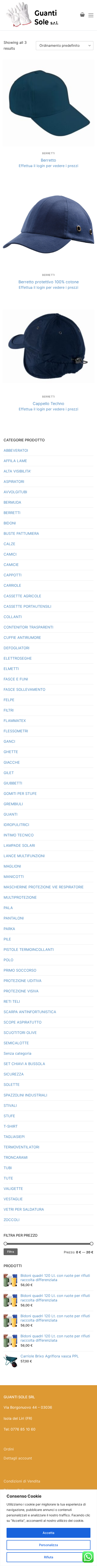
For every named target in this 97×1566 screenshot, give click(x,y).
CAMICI (10, 554)
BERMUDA (12, 502)
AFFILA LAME (15, 460)
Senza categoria (17, 1053)
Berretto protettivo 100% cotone (48, 281)
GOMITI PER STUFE (20, 793)
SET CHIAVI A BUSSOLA (24, 1063)
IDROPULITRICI (16, 824)
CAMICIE (11, 564)
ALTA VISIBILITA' (17, 471)
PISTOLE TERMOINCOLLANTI (29, 949)
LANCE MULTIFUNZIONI (24, 856)
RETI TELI (12, 1001)
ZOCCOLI (11, 1219)
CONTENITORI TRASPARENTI (28, 627)
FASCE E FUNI (16, 679)
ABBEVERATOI (16, 450)
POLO (8, 960)
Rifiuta (48, 1557)
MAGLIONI (12, 866)
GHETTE (11, 751)
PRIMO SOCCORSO (20, 970)
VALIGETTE (13, 1188)
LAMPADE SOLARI (19, 845)
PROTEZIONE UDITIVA (23, 980)
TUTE (8, 1178)
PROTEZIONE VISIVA (21, 991)
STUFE (9, 1116)
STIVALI (10, 1105)
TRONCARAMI (16, 1157)
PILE (7, 939)
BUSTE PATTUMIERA (21, 533)
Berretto (48, 160)
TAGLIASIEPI (14, 1136)
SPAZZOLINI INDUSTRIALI (25, 1095)
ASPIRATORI (14, 481)
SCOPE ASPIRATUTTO (23, 1022)
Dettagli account (18, 1458)
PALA (8, 907)
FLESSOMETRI (16, 731)
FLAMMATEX (15, 720)
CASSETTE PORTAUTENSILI (27, 606)
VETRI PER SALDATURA (24, 1209)
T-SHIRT (11, 1126)
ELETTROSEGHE (18, 658)
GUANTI (10, 814)
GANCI (9, 741)
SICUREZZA (14, 1074)
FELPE (9, 700)
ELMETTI (11, 668)
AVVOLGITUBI (15, 492)
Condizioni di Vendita (22, 1481)
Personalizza (48, 1545)
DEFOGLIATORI (16, 648)
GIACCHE (12, 762)
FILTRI (9, 710)
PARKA (9, 928)
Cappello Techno (48, 403)
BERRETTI (48, 153)
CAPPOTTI (12, 575)
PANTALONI (14, 918)
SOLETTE (12, 1084)
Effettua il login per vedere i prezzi (48, 165)
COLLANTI (13, 616)
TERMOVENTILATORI (21, 1147)
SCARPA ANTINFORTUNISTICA (30, 1012)
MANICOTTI (14, 876)
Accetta (48, 1533)
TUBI (8, 1168)
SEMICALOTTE (16, 1043)
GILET (9, 772)
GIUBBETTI (13, 783)
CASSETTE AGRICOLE (22, 596)
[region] (48, 1527)
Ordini (9, 1449)
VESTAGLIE (13, 1199)
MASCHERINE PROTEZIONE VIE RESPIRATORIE (44, 887)
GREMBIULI (13, 804)
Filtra (10, 1251)
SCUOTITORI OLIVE (20, 1032)
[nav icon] (90, 15)
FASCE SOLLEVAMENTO (24, 689)
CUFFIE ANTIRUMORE (22, 637)
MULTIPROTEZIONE (20, 897)
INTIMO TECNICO (19, 835)
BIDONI (10, 523)
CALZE (9, 544)
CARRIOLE (12, 585)
